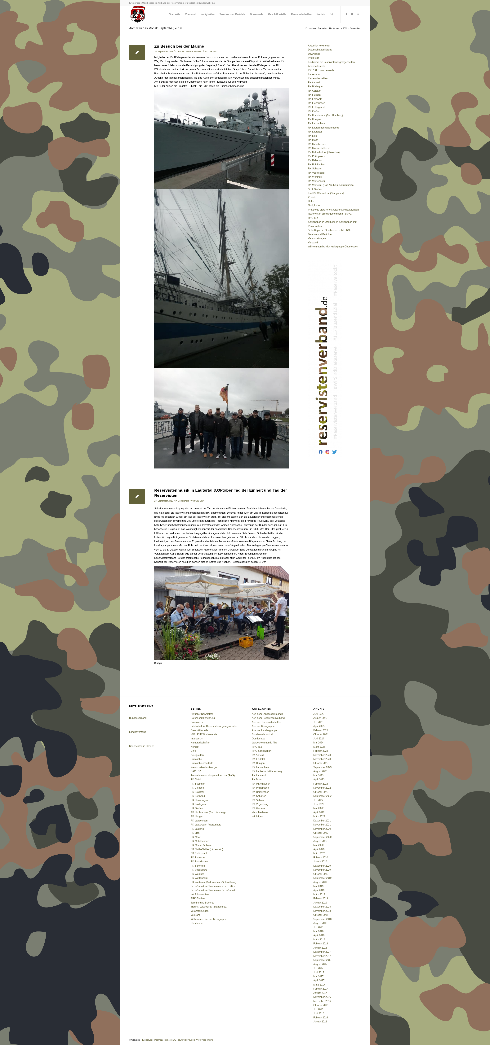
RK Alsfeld (314, 82)
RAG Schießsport (261, 750)
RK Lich (312, 135)
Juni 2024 (318, 738)
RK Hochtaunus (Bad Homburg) (325, 115)
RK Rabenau (315, 160)
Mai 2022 (318, 808)
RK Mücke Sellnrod (318, 148)
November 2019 (322, 869)
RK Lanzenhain (316, 123)
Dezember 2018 (322, 906)
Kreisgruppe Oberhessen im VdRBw (159, 1040)
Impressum (314, 74)
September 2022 (322, 796)
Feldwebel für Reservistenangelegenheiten (331, 62)
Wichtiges (257, 816)
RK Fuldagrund (316, 107)
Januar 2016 (320, 1021)
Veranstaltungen (317, 238)
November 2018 (322, 910)
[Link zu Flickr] (358, 14)
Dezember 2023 (322, 755)
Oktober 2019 (320, 874)
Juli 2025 (318, 722)
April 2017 (318, 980)
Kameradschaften (317, 78)
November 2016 (322, 1001)
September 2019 (322, 878)
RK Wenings (315, 176)
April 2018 (318, 935)
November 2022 (322, 787)
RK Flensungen (316, 103)
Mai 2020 (318, 845)
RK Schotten (315, 168)
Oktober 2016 (320, 1005)
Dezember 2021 (322, 820)
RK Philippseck (316, 156)
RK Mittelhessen (317, 144)
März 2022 (319, 816)
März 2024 (319, 746)
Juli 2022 (318, 800)
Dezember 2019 (322, 865)
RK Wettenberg (316, 181)
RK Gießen (314, 111)
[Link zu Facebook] (346, 14)
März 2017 (319, 984)
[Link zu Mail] (352, 14)
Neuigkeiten (314, 205)
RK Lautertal (315, 131)
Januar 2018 (320, 947)
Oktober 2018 (320, 914)
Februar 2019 (320, 898)
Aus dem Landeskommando (267, 713)
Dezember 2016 (322, 996)
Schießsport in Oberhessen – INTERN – (213, 886)
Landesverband (137, 731)
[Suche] (332, 14)
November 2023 (322, 759)
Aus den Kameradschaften (189, 51)
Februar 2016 (320, 1017)
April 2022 (318, 812)
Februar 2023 (320, 783)
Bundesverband (137, 717)
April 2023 (318, 779)
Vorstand (313, 242)
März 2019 (319, 894)
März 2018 (319, 939)
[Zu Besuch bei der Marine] (137, 52)
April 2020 (318, 849)
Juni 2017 (318, 972)
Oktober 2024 (320, 734)
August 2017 (320, 964)
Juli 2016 (318, 1009)
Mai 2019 (318, 886)
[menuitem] (175, 14)
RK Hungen (314, 119)
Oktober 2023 (320, 763)
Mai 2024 (318, 742)
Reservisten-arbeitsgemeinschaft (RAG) (330, 213)
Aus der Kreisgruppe (263, 726)
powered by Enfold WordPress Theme (195, 1040)
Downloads (314, 53)
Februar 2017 (320, 988)
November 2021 (322, 824)
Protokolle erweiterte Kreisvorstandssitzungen (333, 209)
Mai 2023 (318, 775)
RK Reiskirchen (316, 164)
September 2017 (322, 960)
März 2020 (319, 853)
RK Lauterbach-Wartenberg (267, 771)
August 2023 (320, 771)
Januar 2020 (320, 861)
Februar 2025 (320, 730)
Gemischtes (183, 501)
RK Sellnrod (258, 800)
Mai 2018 (318, 931)
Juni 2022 (318, 804)
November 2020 (322, 828)
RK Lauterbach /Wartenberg (323, 127)
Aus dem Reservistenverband (268, 717)
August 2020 (320, 841)
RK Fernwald (315, 99)
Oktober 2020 (320, 832)
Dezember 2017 (322, 951)
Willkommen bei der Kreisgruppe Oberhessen (333, 246)
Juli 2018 (318, 927)
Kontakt (312, 197)
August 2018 (320, 923)
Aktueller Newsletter (319, 45)
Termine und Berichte (320, 234)
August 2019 (320, 882)
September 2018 (322, 919)
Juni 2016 (318, 1013)
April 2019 (318, 890)
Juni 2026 (318, 713)
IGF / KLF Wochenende (321, 70)
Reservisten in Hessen (141, 746)
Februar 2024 (320, 750)
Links (311, 201)
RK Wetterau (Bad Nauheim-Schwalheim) (331, 185)
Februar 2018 (320, 943)
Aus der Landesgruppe (264, 730)
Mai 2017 (318, 976)
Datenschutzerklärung (320, 49)
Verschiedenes (260, 812)
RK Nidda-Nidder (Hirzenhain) (324, 152)
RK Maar (313, 139)
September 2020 (322, 837)
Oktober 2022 (320, 791)
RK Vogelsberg (316, 172)
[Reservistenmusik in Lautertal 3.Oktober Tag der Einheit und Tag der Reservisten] (137, 496)
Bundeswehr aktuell (263, 734)
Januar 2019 (320, 902)
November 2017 (322, 956)
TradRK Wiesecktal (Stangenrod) (326, 193)
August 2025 (320, 717)
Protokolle (313, 57)
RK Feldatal (314, 94)
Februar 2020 (320, 857)
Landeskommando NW (264, 742)
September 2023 (322, 767)
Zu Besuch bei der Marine (179, 46)
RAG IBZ (313, 217)
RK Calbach (314, 90)
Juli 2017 (318, 968)
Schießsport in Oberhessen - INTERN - (329, 230)
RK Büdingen (315, 86)
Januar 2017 (320, 992)
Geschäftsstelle (316, 66)
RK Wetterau (259, 808)
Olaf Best (213, 51)
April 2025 (318, 726)
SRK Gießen (315, 189)
